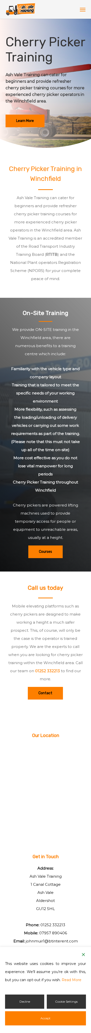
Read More (71, 980)
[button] (82, 9)
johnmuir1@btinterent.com (52, 941)
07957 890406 (53, 933)
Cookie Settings (66, 1001)
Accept (45, 1018)
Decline (24, 1001)
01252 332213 (47, 670)
